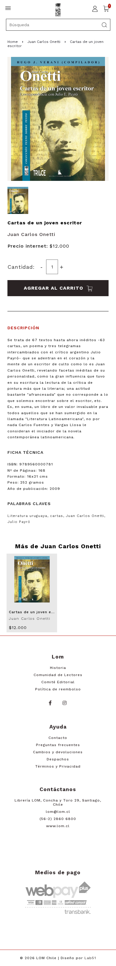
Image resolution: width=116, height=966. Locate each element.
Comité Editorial (58, 682)
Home (12, 42)
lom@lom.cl (58, 812)
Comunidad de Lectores (58, 675)
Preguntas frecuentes (58, 745)
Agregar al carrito (54, 288)
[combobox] (58, 25)
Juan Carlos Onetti (43, 42)
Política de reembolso (58, 689)
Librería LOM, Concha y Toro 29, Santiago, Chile (58, 802)
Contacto (57, 738)
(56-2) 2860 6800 (58, 819)
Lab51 (90, 958)
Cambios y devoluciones (58, 752)
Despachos (58, 759)
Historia (58, 668)
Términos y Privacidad (58, 766)
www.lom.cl (58, 826)
